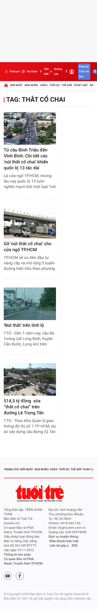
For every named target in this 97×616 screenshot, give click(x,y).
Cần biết (46, 71)
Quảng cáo (58, 71)
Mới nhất (16, 85)
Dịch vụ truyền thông (63, 537)
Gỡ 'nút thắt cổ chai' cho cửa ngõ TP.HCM (27, 246)
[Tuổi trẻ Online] (40, 493)
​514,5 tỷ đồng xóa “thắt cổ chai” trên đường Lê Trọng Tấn (24, 407)
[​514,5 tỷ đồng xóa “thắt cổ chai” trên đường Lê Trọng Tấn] (30, 379)
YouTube (31, 71)
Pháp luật (81, 85)
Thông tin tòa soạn (17, 555)
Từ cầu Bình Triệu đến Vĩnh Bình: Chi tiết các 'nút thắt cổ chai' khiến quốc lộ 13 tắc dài (26, 159)
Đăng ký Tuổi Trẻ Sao (84, 71)
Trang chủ (11, 469)
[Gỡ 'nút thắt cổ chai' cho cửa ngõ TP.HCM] (30, 222)
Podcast (15, 71)
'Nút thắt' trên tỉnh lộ (24, 325)
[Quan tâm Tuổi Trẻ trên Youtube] (8, 576)
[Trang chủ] (6, 85)
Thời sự (54, 85)
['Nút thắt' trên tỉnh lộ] (30, 303)
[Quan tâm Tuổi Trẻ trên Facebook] (20, 576)
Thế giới (66, 85)
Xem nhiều (31, 85)
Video (44, 85)
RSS (75, 546)
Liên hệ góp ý (59, 546)
